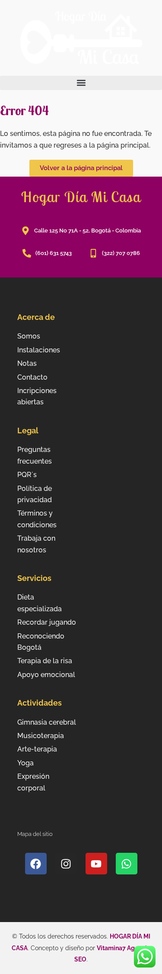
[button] (81, 83)
